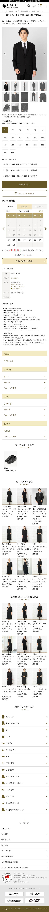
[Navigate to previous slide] (5, 54)
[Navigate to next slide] (44, 53)
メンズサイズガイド (18, 286)
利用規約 (4, 845)
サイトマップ (6, 851)
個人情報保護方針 (7, 856)
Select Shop (14, 278)
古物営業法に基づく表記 (9, 862)
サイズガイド (19, 123)
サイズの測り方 (17, 288)
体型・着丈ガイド (17, 284)
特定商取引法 (6, 840)
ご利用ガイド (6, 828)
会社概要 (4, 834)
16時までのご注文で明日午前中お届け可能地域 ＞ (24, 15)
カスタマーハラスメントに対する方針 (14, 867)
